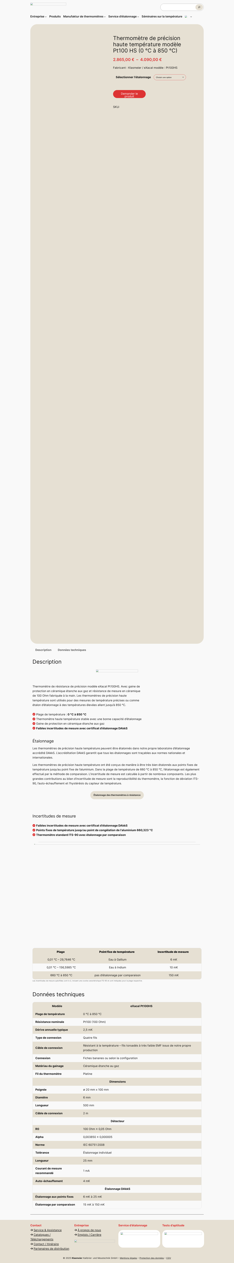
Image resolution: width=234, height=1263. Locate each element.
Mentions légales (128, 1258)
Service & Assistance (48, 1230)
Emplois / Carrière (89, 1234)
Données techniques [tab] (72, 650)
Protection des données (151, 1258)
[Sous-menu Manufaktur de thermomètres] (105, 16)
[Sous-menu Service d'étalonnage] (138, 16)
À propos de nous (89, 1230)
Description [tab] (43, 650)
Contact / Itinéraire (46, 1244)
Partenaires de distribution (51, 1248)
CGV (168, 1258)
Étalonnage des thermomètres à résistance (117, 795)
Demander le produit (129, 95)
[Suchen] (199, 7)
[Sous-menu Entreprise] (46, 16)
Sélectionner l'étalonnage (133, 77)
